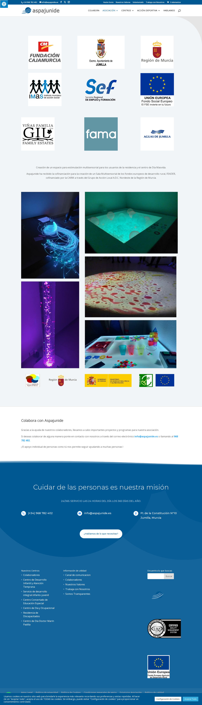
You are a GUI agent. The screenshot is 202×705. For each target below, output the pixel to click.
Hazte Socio (108, 2)
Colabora (93, 10)
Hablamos (169, 10)
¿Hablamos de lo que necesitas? (101, 533)
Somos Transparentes (77, 593)
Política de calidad (154, 692)
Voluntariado (138, 2)
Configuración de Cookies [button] (168, 699)
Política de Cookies (71, 692)
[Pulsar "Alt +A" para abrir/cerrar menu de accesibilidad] (4, 4)
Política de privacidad (47, 692)
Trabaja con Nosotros (155, 2)
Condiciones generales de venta (100, 692)
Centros (126, 10)
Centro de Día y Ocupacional (38, 608)
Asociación (109, 10)
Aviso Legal (27, 692)
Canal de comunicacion (78, 575)
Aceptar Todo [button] (191, 699)
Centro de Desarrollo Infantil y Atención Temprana (35, 583)
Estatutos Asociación (131, 692)
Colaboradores (31, 575)
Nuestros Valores (123, 2)
